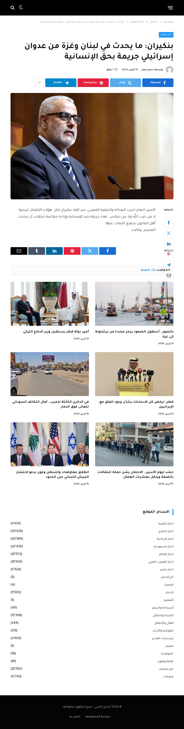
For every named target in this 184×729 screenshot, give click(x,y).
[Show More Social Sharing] (39, 82)
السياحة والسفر (162, 608)
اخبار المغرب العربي (160, 562)
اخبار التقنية (165, 524)
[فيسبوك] (168, 222)
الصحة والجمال (163, 615)
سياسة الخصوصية (98, 716)
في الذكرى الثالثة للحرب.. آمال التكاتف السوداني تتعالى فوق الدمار (50, 404)
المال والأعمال (163, 623)
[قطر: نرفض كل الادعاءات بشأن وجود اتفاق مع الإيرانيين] (134, 374)
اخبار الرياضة (165, 539)
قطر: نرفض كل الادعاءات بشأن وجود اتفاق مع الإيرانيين (136, 404)
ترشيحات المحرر (162, 638)
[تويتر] (168, 233)
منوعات (168, 677)
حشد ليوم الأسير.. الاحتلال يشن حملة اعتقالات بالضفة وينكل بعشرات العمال (135, 475)
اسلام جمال (147, 70)
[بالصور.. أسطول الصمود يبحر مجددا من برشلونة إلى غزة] (134, 304)
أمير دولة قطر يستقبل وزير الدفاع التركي (56, 332)
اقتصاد (168, 585)
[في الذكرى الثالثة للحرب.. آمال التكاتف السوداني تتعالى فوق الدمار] (50, 374)
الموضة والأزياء (163, 631)
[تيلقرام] (168, 264)
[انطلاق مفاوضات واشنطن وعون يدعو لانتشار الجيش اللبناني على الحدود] (50, 444)
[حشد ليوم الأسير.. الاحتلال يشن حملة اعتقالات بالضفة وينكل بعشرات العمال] (134, 444)
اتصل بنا (74, 716)
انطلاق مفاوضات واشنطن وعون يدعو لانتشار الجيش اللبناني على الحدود (52, 475)
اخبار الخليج (165, 531)
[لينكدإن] (168, 243)
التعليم (168, 600)
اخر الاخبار (167, 577)
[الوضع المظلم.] (21, 7)
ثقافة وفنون (165, 661)
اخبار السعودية (163, 547)
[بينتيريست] (168, 254)
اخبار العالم (166, 35)
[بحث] (13, 7)
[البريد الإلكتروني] (168, 275)
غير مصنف (166, 669)
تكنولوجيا (167, 654)
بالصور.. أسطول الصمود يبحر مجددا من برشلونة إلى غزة (134, 334)
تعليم (169, 646)
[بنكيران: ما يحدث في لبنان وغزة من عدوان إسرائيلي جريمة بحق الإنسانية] (92, 146)
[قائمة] (170, 7)
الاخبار (169, 592)
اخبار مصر (166, 569)
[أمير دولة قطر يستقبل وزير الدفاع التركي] (50, 304)
